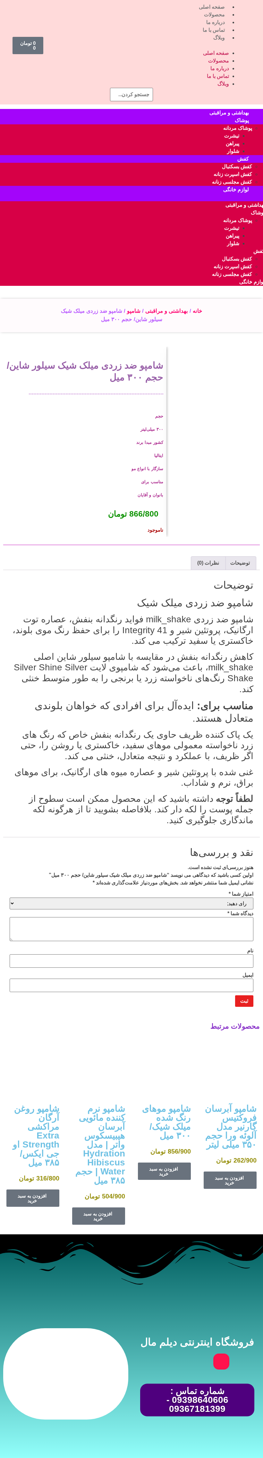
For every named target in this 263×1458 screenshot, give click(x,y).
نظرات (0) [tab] (208, 563)
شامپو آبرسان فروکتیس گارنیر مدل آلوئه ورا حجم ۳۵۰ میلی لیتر (231, 1126)
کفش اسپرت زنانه (233, 174)
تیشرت (231, 135)
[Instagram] (221, 1362)
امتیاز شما (241, 894)
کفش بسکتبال (237, 166)
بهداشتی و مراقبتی (166, 311)
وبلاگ (219, 37)
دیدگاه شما (240, 913)
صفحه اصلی (212, 7)
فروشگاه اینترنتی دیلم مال (197, 1342)
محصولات (214, 14)
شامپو (133, 311)
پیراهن (232, 143)
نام (250, 950)
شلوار (233, 151)
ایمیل (247, 975)
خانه (197, 311)
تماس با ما (214, 30)
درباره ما (215, 22)
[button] (142, 45)
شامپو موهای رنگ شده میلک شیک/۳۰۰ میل (166, 1122)
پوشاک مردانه (237, 128)
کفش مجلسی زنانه (232, 182)
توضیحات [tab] (240, 563)
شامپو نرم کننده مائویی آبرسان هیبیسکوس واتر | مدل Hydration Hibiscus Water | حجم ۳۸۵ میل (100, 1144)
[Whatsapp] (197, 1362)
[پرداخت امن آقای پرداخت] (83, 1400)
